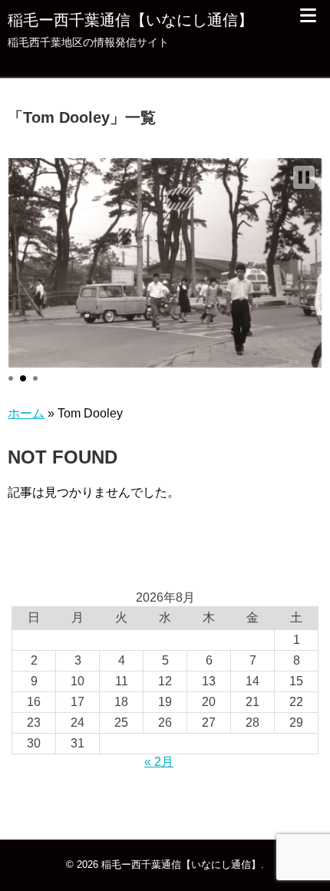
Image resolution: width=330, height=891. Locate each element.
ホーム (26, 413)
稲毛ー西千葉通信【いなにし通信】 (130, 20)
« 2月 (158, 761)
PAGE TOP (305, 849)
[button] (304, 177)
